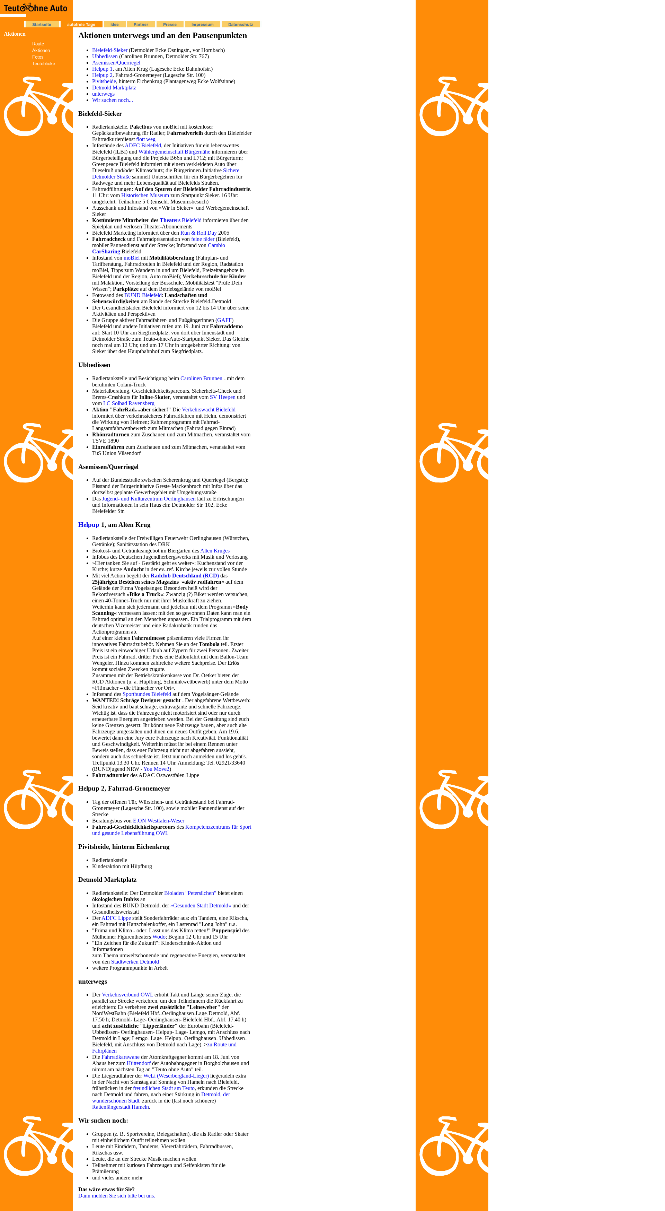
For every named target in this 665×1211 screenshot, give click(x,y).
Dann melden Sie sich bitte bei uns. (116, 1196)
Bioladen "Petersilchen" (190, 893)
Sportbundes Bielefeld (147, 694)
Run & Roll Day (198, 233)
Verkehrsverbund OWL (127, 994)
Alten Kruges (215, 551)
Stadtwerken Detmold (135, 962)
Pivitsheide (104, 81)
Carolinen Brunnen (201, 378)
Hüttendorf (139, 1063)
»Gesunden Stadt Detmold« (200, 905)
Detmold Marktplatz (114, 87)
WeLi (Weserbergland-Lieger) (176, 1076)
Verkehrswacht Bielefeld (209, 409)
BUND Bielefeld (143, 295)
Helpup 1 (102, 69)
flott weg (146, 139)
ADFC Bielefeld (143, 145)
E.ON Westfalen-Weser (158, 821)
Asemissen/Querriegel (116, 63)
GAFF (224, 320)
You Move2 (156, 769)
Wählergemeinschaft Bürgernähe (174, 152)
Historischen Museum (145, 195)
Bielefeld (191, 220)
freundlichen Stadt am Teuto (164, 1088)
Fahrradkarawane (120, 1057)
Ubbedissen (105, 56)
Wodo (159, 937)
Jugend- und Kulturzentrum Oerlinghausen (149, 499)
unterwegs (103, 94)
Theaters (170, 220)
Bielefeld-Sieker (109, 50)
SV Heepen (223, 397)
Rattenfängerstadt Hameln (120, 1107)
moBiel (132, 258)
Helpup (88, 524)
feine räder (202, 239)
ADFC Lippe (116, 918)
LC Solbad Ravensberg (128, 403)
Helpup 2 (102, 75)
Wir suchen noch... (112, 100)
